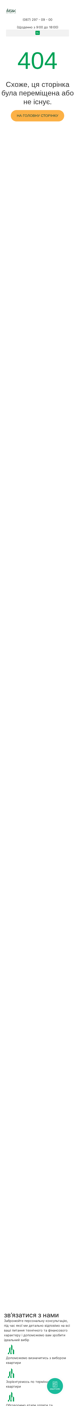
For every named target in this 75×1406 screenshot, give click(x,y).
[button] (37, 33)
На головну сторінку (37, 116)
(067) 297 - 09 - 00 (37, 20)
